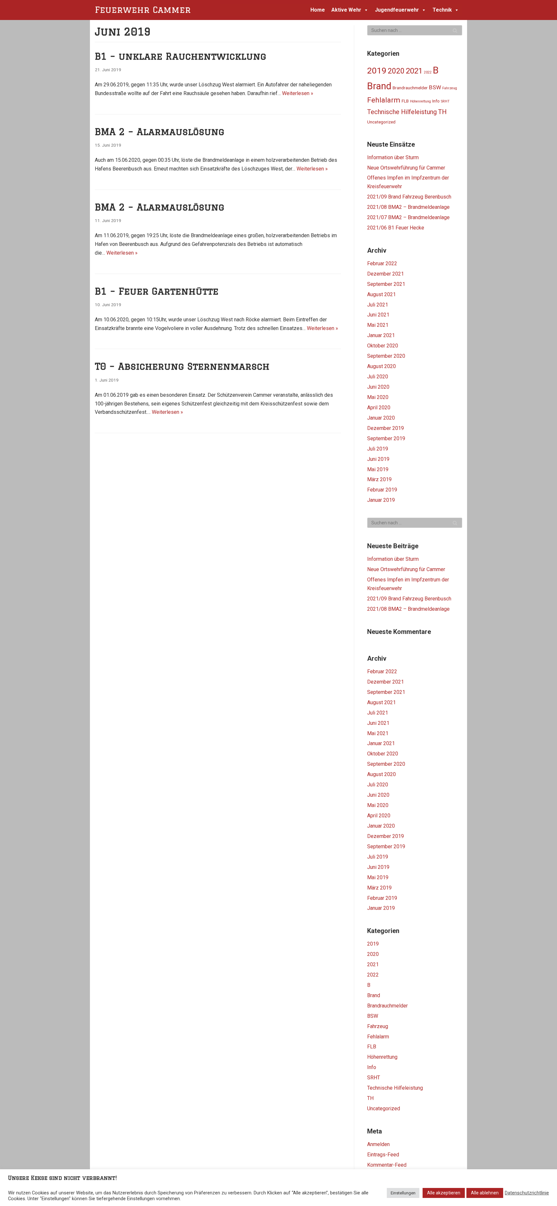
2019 (376, 70)
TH (442, 112)
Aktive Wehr (346, 10)
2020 (396, 71)
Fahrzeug (449, 88)
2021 (414, 70)
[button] (364, 10)
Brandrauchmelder (410, 87)
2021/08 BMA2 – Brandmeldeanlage (408, 207)
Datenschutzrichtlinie (527, 1193)
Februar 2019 (382, 490)
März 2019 (379, 479)
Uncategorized (381, 121)
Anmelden (378, 1144)
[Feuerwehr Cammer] (145, 10)
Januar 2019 (381, 500)
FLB (405, 100)
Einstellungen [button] (403, 1193)
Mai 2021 (377, 325)
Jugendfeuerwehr (397, 10)
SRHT (445, 101)
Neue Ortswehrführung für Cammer (406, 168)
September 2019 (386, 438)
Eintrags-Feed (383, 1155)
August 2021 (381, 294)
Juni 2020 (378, 387)
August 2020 (381, 366)
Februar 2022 (382, 263)
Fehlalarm (383, 100)
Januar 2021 (381, 335)
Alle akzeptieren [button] (443, 1192)
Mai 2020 (377, 397)
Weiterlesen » (297, 93)
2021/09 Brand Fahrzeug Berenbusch (409, 197)
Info (436, 100)
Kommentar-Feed (386, 1165)
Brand (379, 86)
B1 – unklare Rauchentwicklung (180, 56)
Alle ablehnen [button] (485, 1192)
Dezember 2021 (385, 274)
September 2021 (386, 284)
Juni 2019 (378, 459)
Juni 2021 (378, 315)
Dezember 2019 (385, 428)
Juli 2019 (377, 449)
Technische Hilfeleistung (402, 112)
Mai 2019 (377, 469)
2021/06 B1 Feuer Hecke (395, 228)
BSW (435, 87)
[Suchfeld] (455, 30)
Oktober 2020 (382, 346)
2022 (428, 72)
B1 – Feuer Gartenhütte (157, 291)
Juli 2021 (377, 305)
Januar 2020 (381, 418)
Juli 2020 (377, 377)
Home (317, 10)
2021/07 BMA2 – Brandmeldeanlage (408, 217)
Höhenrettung (420, 101)
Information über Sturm (393, 157)
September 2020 (386, 356)
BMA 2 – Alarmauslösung (159, 131)
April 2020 (378, 407)
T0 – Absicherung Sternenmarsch (182, 366)
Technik (442, 10)
